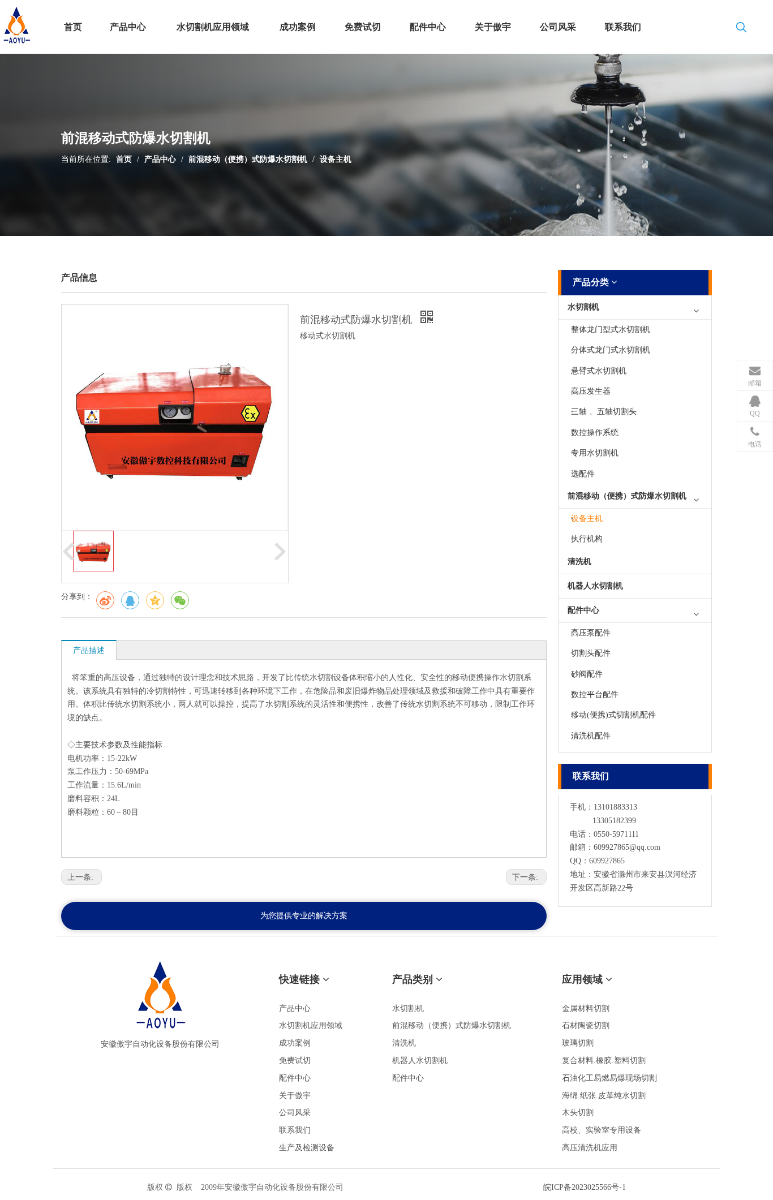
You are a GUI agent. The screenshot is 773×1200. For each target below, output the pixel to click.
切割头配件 (591, 653)
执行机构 (587, 539)
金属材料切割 (585, 1008)
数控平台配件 (595, 694)
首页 (124, 159)
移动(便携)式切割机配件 (613, 715)
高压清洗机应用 (589, 1147)
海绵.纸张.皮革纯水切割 (604, 1095)
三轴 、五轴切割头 (604, 411)
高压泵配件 (591, 633)
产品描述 (89, 650)
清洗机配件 (591, 736)
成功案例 (295, 1043)
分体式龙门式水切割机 (610, 350)
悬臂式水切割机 (598, 371)
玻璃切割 (578, 1043)
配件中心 (583, 610)
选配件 (583, 474)
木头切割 (578, 1112)
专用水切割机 (595, 453)
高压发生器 (591, 391)
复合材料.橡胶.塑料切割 (604, 1060)
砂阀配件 (587, 674)
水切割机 (583, 307)
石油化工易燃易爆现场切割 (609, 1078)
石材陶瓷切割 (585, 1025)
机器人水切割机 (595, 586)
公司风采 (295, 1112)
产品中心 (160, 159)
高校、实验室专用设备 (601, 1130)
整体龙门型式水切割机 (610, 329)
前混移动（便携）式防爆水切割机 (247, 159)
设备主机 (335, 159)
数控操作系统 (595, 432)
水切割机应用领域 (310, 1025)
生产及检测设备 (306, 1147)
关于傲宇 (295, 1095)
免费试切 (295, 1060)
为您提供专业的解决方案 (303, 915)
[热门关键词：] (741, 29)
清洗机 (579, 561)
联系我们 (295, 1130)
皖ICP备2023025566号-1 (584, 1187)
